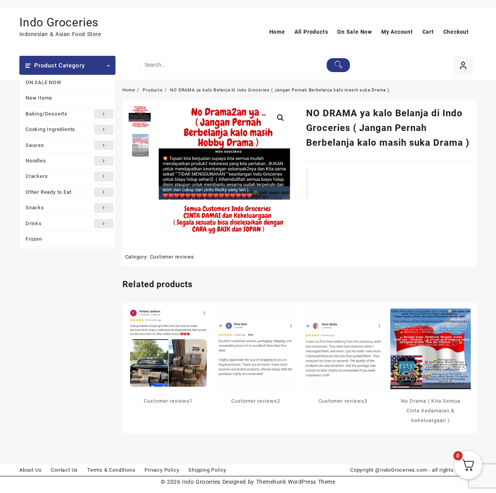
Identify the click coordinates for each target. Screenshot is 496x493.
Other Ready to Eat (48, 192)
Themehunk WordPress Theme (295, 482)
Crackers (37, 176)
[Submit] (338, 65)
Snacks (35, 207)
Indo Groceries (58, 22)
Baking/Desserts (46, 114)
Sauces (35, 145)
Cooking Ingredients (50, 129)
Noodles (36, 161)
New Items (39, 98)
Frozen (34, 239)
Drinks (34, 223)
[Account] (463, 65)
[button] (281, 118)
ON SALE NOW (44, 82)
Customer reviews (172, 257)
